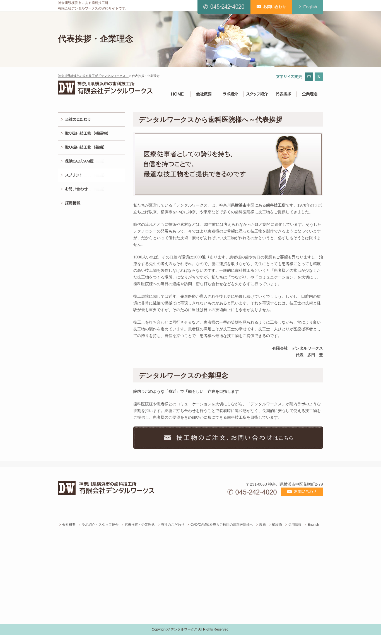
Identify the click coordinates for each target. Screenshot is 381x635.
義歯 (262, 525)
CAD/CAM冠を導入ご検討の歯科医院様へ (222, 525)
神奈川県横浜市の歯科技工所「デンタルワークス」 (93, 75)
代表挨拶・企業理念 (140, 525)
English (313, 525)
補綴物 (277, 525)
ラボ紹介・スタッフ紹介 (100, 525)
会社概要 (69, 525)
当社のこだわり (172, 525)
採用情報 (295, 525)
